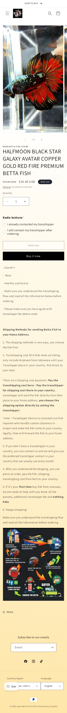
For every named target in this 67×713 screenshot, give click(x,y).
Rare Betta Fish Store (27, 706)
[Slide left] (25, 139)
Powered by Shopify (48, 706)
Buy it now (33, 256)
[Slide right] (42, 139)
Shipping (7, 187)
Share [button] (10, 612)
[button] (7, 13)
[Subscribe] (52, 647)
